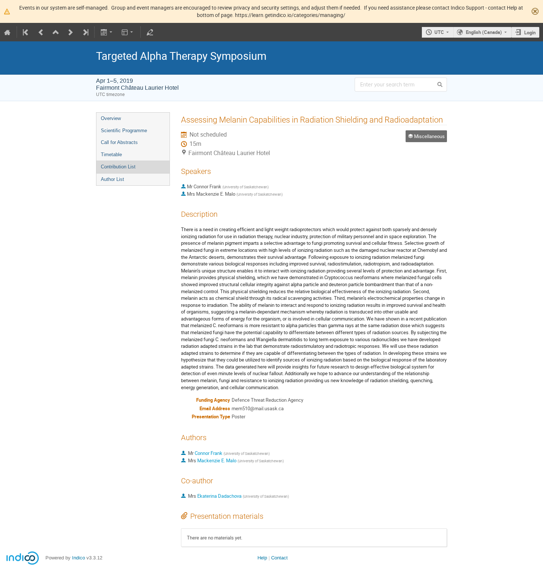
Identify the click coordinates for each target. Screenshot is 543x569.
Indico (78, 558)
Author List (112, 179)
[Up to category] (55, 32)
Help (262, 558)
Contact (279, 558)
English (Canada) (484, 32)
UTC (439, 32)
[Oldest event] (26, 32)
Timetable (111, 154)
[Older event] (41, 32)
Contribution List (118, 166)
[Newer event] (70, 32)
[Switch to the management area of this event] (150, 32)
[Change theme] (128, 32)
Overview (111, 118)
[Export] (106, 32)
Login (530, 32)
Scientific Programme (124, 130)
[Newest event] (85, 32)
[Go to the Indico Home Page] (7, 32)
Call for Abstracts (119, 142)
